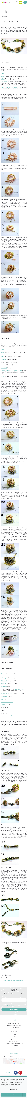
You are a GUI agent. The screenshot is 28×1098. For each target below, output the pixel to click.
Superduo (4, 359)
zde (19, 1086)
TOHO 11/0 (4, 81)
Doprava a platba (14, 1038)
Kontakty (14, 1036)
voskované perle (20, 689)
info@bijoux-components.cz (14, 1025)
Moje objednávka (14, 1045)
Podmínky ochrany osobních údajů (14, 1043)
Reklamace (14, 1040)
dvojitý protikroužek (7, 702)
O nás (14, 1034)
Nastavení (13, 1089)
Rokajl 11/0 (4, 683)
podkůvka (4, 686)
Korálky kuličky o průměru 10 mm (11, 87)
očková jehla (4, 696)
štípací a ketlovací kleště (8, 716)
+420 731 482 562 (14, 1027)
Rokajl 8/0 (4, 681)
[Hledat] (16, 1)
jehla (2, 73)
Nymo (2, 76)
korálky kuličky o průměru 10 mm (11, 370)
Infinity (3, 79)
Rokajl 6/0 (4, 678)
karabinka (4, 704)
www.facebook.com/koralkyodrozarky (12, 980)
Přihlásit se (14, 1010)
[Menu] (24, 1)
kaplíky (3, 376)
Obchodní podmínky (14, 1041)
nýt (2, 699)
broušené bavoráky (6, 693)
